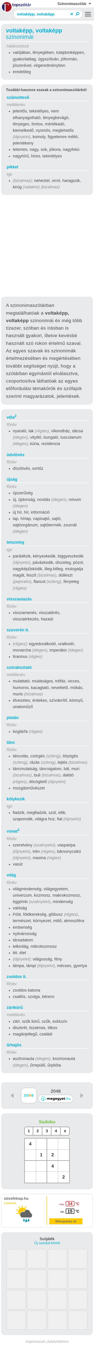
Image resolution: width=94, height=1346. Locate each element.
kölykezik (16, 799)
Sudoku (47, 1121)
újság (12, 479)
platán (13, 717)
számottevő (18, 97)
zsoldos (16, 976)
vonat (13, 831)
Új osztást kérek (47, 1243)
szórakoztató (19, 667)
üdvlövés (15, 455)
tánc (11, 742)
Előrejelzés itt (65, 1221)
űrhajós (14, 1045)
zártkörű (15, 1007)
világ (11, 875)
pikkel (12, 167)
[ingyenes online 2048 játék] (28, 1095)
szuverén (18, 630)
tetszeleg (15, 542)
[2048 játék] (56, 1098)
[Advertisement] (47, 246)
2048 (56, 1091)
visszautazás (19, 599)
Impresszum (35, 1342)
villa (11, 417)
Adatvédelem (57, 1342)
